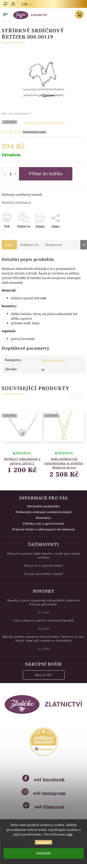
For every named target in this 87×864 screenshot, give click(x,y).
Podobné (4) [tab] (29, 245)
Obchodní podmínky (43, 506)
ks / (43, 674)
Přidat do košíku (46, 173)
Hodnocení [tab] (53, 245)
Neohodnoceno (34, 131)
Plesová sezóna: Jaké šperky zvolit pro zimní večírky (43, 555)
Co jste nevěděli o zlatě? (43, 574)
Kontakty (43, 518)
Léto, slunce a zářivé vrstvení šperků (43, 620)
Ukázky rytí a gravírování (43, 523)
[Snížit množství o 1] (5, 174)
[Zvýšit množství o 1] (15, 174)
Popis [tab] (9, 245)
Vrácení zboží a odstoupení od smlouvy (43, 529)
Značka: (43, 123)
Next (79, 397)
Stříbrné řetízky (53, 360)
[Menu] (5, 13)
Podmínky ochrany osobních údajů (44, 512)
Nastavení (43, 842)
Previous (73, 397)
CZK (25, 4)
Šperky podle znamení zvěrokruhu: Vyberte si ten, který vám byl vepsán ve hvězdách (43, 638)
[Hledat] (5, 4)
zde (70, 834)
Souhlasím (43, 853)
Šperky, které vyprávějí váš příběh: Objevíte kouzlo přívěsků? (43, 602)
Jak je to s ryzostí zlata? (43, 565)
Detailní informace (16, 202)
